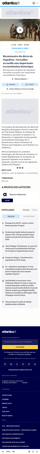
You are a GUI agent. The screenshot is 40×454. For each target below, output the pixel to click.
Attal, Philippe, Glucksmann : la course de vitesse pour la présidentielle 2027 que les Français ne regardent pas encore (21, 248)
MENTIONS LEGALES (13, 426)
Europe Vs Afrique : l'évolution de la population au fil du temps (19, 259)
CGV (3, 426)
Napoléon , (6, 173)
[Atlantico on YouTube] (35, 364)
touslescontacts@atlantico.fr (20, 370)
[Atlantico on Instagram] (29, 364)
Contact (25, 382)
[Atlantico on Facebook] (17, 364)
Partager (12, 84)
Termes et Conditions (24, 354)
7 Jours (34, 210)
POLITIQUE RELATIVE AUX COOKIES (13, 442)
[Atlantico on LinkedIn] (23, 364)
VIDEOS (4, 407)
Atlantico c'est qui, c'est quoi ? (13, 381)
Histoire (26, 45)
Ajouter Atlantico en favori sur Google (21, 89)
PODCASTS (5, 411)
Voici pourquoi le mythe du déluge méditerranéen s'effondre (18, 303)
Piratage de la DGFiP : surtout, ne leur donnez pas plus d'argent (19, 224)
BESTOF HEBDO (7, 415)
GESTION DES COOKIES (28, 430)
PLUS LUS (11, 216)
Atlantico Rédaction (20, 79)
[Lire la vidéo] (20, 30)
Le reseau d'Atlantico (9, 382)
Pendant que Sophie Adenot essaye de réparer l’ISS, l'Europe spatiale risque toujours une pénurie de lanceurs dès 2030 (20, 235)
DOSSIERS (5, 399)
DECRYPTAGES (7, 395)
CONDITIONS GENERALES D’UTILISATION (15, 446)
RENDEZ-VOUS (7, 403)
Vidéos (20, 45)
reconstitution (32, 173)
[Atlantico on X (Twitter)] (11, 364)
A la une (13, 45)
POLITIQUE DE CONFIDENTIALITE (12, 434)
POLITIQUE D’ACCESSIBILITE (11, 438)
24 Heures (26, 210)
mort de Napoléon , (18, 173)
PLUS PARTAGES (28, 216)
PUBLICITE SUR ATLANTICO (11, 430)
